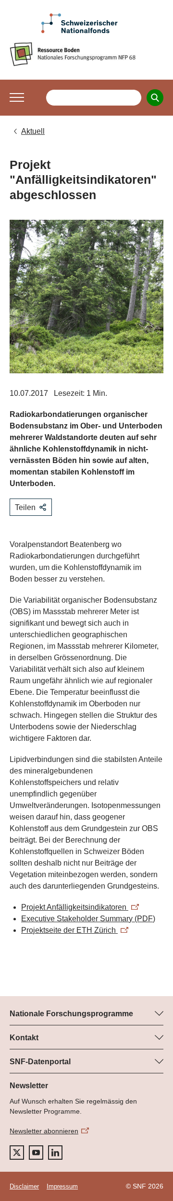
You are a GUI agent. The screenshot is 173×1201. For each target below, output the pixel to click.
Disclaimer (24, 1186)
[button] (17, 97)
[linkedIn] (55, 1152)
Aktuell (33, 131)
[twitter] (17, 1152)
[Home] (86, 54)
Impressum (62, 1186)
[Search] (155, 97)
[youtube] (36, 1152)
